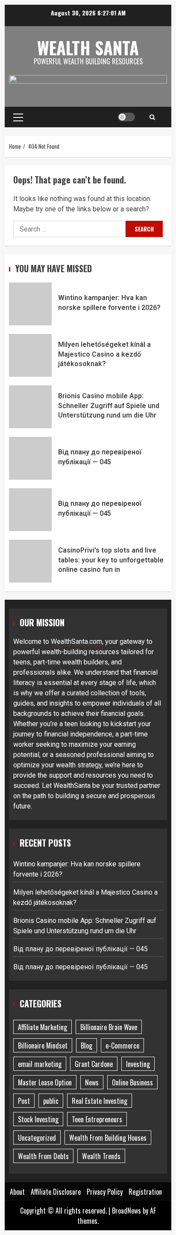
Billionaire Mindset (42, 1045)
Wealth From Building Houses (108, 1138)
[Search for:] (69, 229)
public (51, 1101)
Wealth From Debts (43, 1156)
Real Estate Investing (99, 1101)
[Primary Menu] (18, 117)
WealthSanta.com (76, 641)
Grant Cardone (94, 1064)
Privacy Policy (105, 1192)
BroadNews (126, 1210)
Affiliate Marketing (42, 1027)
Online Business (132, 1082)
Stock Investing (38, 1119)
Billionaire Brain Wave (108, 1027)
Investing (138, 1064)
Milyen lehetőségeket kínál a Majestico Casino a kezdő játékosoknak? (30, 355)
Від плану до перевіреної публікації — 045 (30, 458)
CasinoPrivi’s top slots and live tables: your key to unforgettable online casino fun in (30, 561)
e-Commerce (122, 1045)
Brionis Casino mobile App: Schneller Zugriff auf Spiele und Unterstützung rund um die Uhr (30, 406)
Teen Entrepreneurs (97, 1119)
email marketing (40, 1064)
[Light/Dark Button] (126, 117)
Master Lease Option (45, 1082)
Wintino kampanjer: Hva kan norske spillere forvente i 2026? (30, 303)
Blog (86, 1045)
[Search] (152, 117)
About (17, 1192)
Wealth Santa (88, 47)
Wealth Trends (101, 1156)
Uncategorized (37, 1138)
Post (24, 1101)
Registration (145, 1192)
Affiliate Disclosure (56, 1192)
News (92, 1082)
